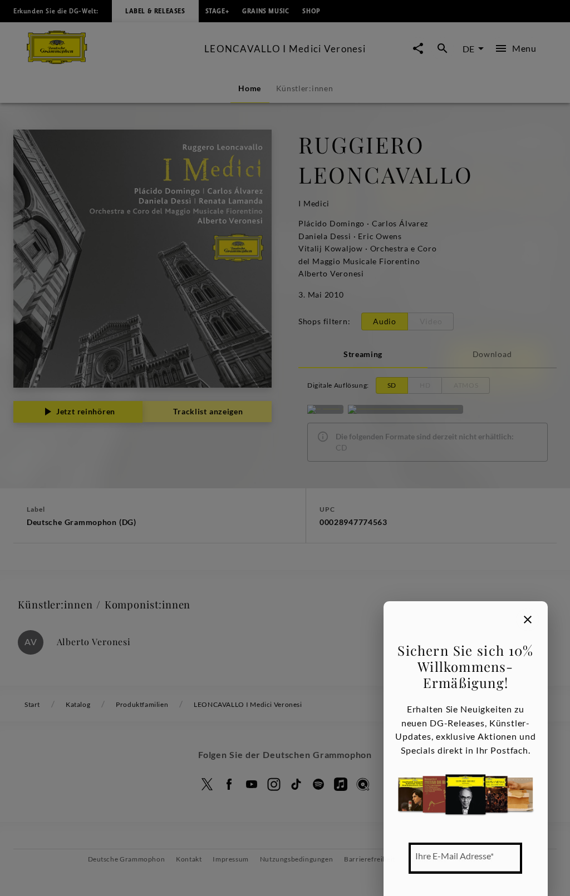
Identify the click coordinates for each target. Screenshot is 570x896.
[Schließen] (528, 619)
